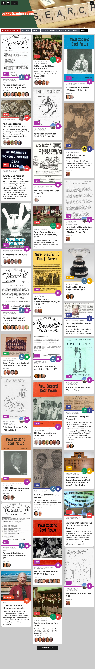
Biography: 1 (26, 30)
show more (47, 648)
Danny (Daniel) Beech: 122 (11, 30)
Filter (83, 30)
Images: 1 (45, 30)
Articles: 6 (53, 30)
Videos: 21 (35, 30)
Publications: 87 (64, 30)
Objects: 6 (75, 30)
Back (15, 3)
